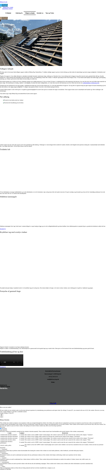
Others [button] (1, 465)
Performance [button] (3, 452)
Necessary (4, 428)
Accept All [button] (10, 413)
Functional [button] (2, 447)
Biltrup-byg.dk (3, 2)
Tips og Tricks (49, 13)
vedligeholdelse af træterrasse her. (91, 83)
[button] (9, 13)
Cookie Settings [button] (4, 413)
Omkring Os (19, 13)
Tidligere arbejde (30, 13)
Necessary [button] (2, 427)
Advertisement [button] (3, 460)
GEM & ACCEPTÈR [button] (5, 469)
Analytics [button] (2, 456)
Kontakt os (40, 13)
